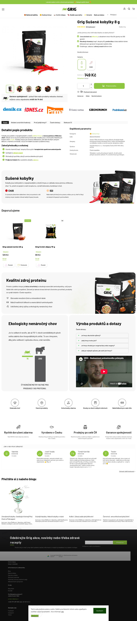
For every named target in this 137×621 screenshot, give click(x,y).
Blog (9, 571)
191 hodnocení (90, 27)
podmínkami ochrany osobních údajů (110, 546)
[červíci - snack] (12, 110)
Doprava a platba (13, 575)
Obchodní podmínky (13, 577)
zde (62, 611)
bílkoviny (95, 36)
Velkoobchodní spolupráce (15, 581)
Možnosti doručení (90, 92)
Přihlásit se (120, 542)
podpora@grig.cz (13, 599)
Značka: (122, 27)
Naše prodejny (12, 573)
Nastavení (35, 616)
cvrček (12, 139)
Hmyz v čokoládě (13, 564)
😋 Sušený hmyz (94, 134)
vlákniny (35, 160)
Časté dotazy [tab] (55, 122)
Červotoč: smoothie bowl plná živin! (116, 516)
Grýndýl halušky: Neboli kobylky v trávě (49, 516)
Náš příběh (11, 588)
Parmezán (24, 265)
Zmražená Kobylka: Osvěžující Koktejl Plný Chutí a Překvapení (17, 517)
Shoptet (56, 556)
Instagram (11, 613)
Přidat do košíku (111, 86)
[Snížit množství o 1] (91, 87)
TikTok (10, 615)
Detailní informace (82, 52)
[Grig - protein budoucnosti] (33, 110)
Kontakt (10, 590)
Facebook (11, 610)
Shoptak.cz (66, 556)
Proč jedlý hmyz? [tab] (40, 122)
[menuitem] (31, 15)
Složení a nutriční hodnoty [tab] (20, 122)
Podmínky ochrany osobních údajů (17, 579)
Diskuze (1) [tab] (68, 122)
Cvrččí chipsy (12, 562)
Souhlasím (99, 611)
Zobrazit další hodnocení (126, 471)
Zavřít (125, 103)
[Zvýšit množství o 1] (91, 84)
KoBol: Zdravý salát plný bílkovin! (81, 516)
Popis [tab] (5, 122)
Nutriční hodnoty (97, 96)
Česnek (10, 265)
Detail (4, 259)
